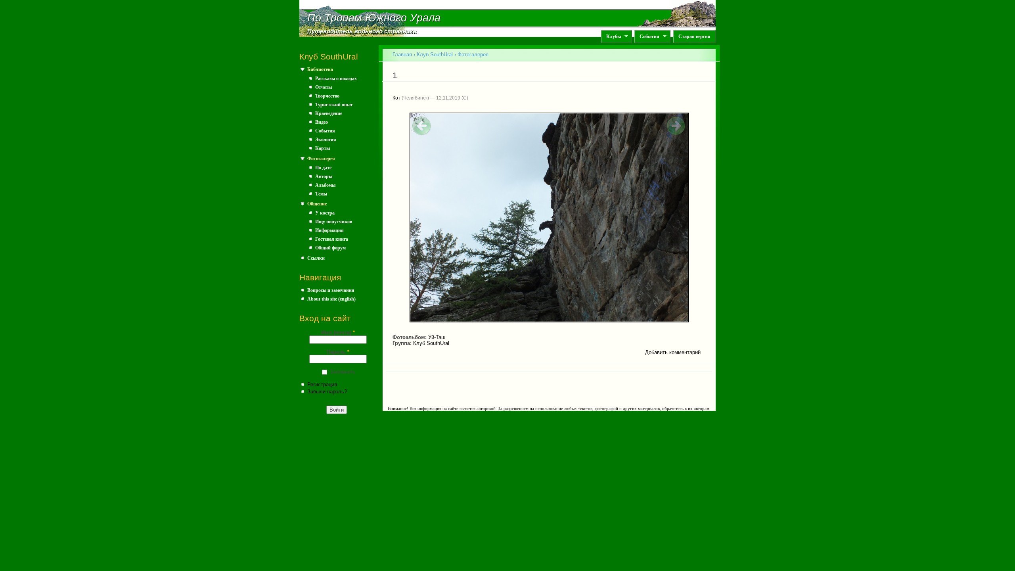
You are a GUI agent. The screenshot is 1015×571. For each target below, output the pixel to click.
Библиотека (320, 69)
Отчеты (323, 87)
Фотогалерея (321, 158)
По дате (323, 168)
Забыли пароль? (327, 392)
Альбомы (325, 185)
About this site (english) (331, 299)
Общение (317, 204)
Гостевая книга (331, 239)
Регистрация (322, 384)
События (646, 37)
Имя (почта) (338, 332)
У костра (325, 213)
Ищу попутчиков (333, 221)
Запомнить (343, 372)
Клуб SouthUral (435, 54)
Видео (321, 122)
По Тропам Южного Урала (373, 18)
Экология (325, 139)
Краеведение (328, 113)
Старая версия (694, 36)
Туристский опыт (334, 104)
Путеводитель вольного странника (361, 31)
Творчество (327, 96)
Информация (329, 230)
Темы (321, 194)
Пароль (338, 352)
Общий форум (330, 248)
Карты (322, 148)
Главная (402, 54)
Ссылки (316, 258)
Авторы (323, 176)
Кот (396, 98)
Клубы (611, 37)
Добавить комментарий (673, 352)
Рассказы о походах (336, 78)
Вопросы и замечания (330, 290)
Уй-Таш (436, 337)
